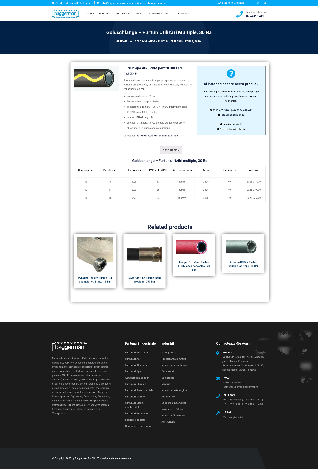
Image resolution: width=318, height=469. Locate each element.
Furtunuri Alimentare (137, 365)
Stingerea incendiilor (173, 402)
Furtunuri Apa (145, 135)
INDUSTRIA (121, 13)
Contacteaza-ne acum (138, 426)
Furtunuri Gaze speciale (139, 390)
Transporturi (168, 352)
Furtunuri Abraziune (137, 352)
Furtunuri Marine (135, 396)
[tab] (171, 150)
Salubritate (167, 377)
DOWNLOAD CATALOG (161, 13)
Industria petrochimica (174, 365)
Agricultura (168, 421)
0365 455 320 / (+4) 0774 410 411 (232, 110)
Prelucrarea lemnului (173, 358)
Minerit (165, 384)
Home (123, 41)
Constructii (167, 371)
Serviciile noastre (135, 419)
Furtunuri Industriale (166, 135)
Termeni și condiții (233, 417)
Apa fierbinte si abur (137, 377)
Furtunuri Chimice (135, 384)
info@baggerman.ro (233, 114)
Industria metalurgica (174, 390)
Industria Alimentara (173, 415)
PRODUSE (104, 13)
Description (171, 150)
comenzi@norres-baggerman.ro (240, 386)
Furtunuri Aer (133, 358)
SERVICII (139, 13)
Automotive (168, 396)
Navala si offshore (172, 409)
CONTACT (183, 13)
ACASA (90, 13)
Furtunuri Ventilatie (136, 413)
